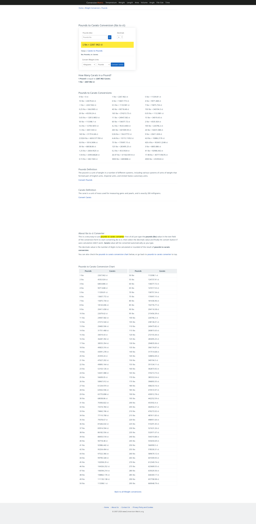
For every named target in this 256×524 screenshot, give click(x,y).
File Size (159, 2)
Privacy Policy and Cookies (143, 507)
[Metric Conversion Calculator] (95, 2)
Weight (122, 2)
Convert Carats (84, 197)
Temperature (111, 2)
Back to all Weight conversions (128, 492)
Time (167, 2)
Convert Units (117, 64)
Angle (152, 2)
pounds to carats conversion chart (114, 254)
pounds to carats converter (159, 254)
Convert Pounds (85, 180)
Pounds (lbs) (87, 33)
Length (130, 2)
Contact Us (126, 507)
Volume (144, 2)
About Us (115, 507)
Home (106, 507)
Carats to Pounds (95, 51)
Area (137, 2)
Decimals (120, 33)
